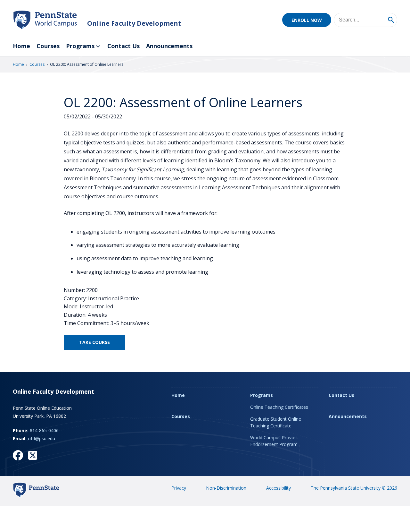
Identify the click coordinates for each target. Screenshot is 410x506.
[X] (32, 455)
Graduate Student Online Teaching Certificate (275, 422)
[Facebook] (18, 455)
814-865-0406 (44, 430)
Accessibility (278, 488)
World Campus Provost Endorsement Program (274, 440)
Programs (80, 46)
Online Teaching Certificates (279, 407)
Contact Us (123, 46)
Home (21, 46)
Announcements (169, 46)
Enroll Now (306, 20)
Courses (48, 46)
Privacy (178, 488)
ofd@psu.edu (41, 438)
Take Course (94, 342)
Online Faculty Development (134, 23)
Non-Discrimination (226, 488)
